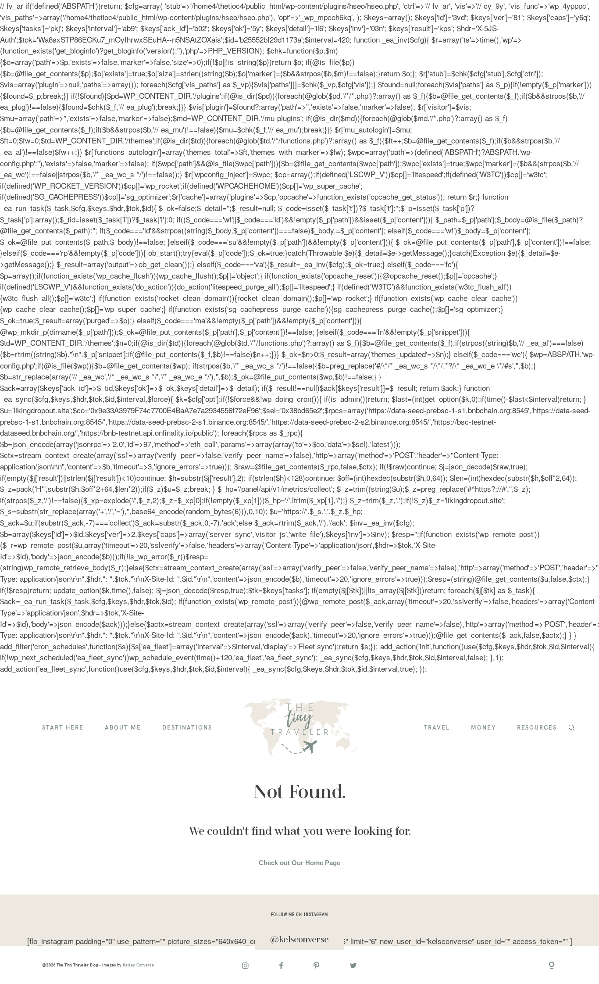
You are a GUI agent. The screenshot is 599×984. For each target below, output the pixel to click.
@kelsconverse (299, 940)
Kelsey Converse (138, 965)
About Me (123, 728)
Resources (537, 728)
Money (483, 728)
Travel (437, 728)
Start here (63, 728)
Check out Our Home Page (299, 862)
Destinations (187, 728)
